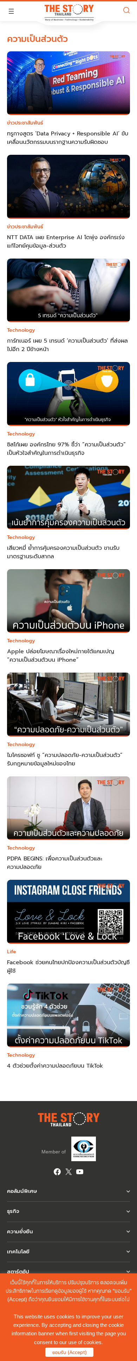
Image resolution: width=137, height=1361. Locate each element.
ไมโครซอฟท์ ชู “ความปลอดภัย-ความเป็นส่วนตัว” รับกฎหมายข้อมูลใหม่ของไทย (65, 759)
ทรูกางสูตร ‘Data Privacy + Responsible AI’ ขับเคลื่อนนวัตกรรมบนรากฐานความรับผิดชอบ (67, 137)
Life (11, 951)
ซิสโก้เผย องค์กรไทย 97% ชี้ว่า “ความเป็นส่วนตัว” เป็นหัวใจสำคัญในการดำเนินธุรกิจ (66, 448)
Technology (21, 330)
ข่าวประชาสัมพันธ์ (25, 123)
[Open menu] (11, 11)
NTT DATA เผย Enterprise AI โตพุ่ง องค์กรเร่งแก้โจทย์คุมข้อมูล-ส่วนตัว (66, 241)
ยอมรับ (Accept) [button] (69, 1352)
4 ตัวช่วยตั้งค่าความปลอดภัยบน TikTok (55, 1066)
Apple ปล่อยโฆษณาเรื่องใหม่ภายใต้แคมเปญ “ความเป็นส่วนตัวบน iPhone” (60, 655)
